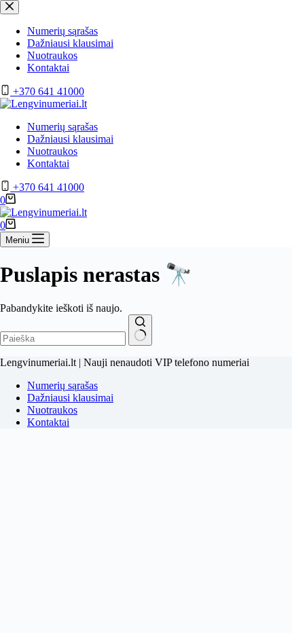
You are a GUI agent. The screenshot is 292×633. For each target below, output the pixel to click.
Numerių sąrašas (62, 126)
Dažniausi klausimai (70, 139)
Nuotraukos (52, 151)
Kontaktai (48, 163)
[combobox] (63, 338)
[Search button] (140, 330)
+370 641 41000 (47, 187)
